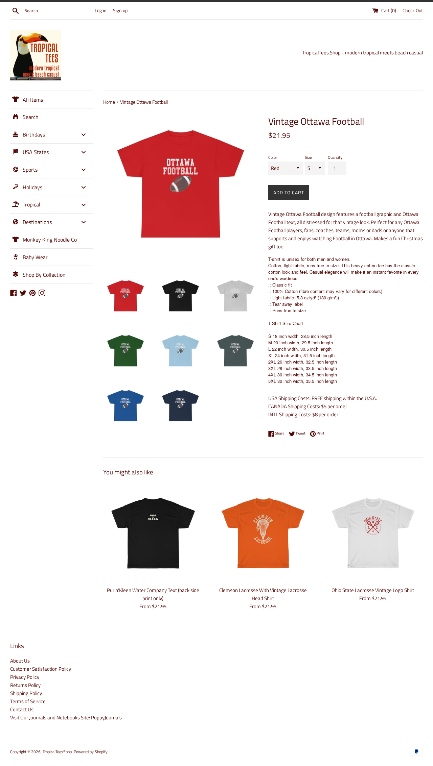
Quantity (335, 157)
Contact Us (21, 709)
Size (308, 157)
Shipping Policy (26, 693)
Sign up (120, 10)
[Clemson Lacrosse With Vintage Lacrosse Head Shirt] (263, 533)
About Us (20, 661)
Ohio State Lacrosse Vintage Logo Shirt (373, 590)
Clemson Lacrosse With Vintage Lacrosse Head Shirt (263, 594)
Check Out (413, 10)
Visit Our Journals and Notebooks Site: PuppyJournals (66, 717)
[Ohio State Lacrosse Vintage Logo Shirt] (373, 533)
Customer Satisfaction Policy (40, 669)
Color (272, 157)
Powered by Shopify (91, 751)
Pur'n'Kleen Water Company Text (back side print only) (153, 594)
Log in (101, 10)
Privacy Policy (24, 677)
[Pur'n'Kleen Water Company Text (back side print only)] (153, 533)
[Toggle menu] (83, 134)
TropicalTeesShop (57, 751)
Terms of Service (28, 701)
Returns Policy (25, 685)
